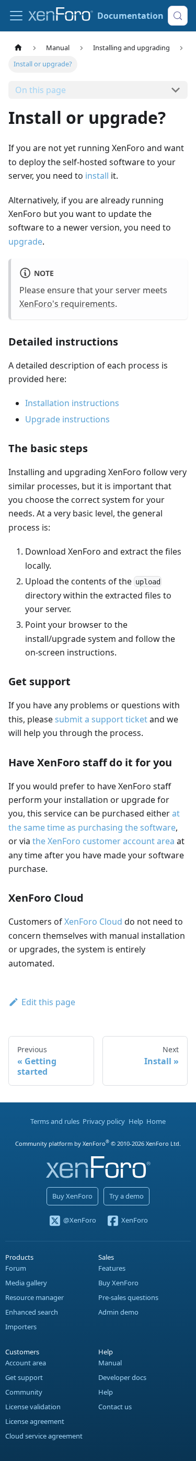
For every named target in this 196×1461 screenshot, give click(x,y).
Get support (24, 1377)
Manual (110, 1362)
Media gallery (26, 1282)
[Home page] (18, 48)
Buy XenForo (72, 1196)
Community (23, 1392)
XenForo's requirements (67, 303)
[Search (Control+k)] (178, 16)
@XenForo (79, 1220)
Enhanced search (31, 1312)
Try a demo (126, 1196)
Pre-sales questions (128, 1297)
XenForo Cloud (93, 921)
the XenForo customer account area (103, 841)
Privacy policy (104, 1121)
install (97, 175)
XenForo (134, 1220)
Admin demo (118, 1312)
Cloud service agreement (44, 1436)
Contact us (115, 1406)
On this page (40, 90)
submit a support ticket (101, 719)
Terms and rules (54, 1121)
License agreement (34, 1421)
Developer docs (122, 1377)
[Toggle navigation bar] (16, 16)
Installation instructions (72, 403)
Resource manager (34, 1297)
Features (111, 1268)
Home (156, 1121)
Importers (21, 1326)
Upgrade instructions (67, 419)
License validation (33, 1406)
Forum (15, 1268)
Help (136, 1121)
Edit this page (48, 1002)
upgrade (25, 241)
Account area (25, 1362)
